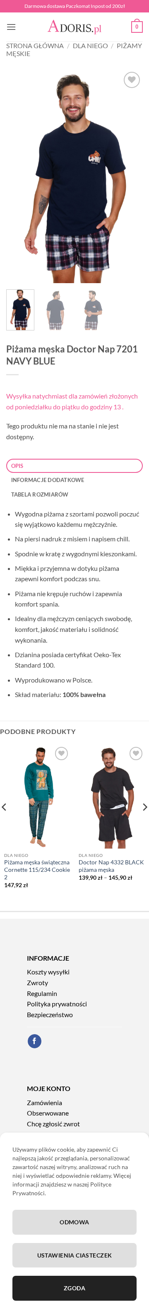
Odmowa (74, 1222)
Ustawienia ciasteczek (74, 1255)
